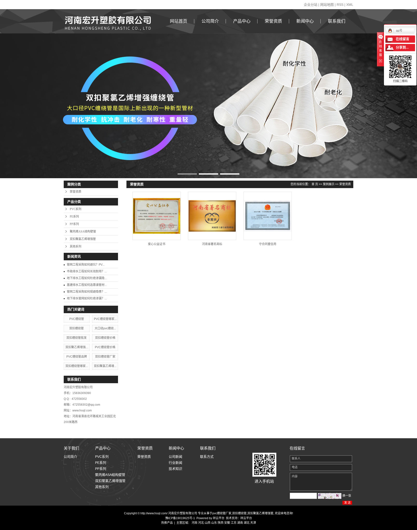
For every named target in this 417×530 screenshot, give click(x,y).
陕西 (220, 522)
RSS (340, 5)
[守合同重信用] (267, 216)
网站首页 (178, 21)
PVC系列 (75, 209)
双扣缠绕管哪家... (76, 366)
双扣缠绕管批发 (76, 337)
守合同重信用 (267, 244)
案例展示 (328, 184)
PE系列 (74, 216)
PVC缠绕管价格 (105, 347)
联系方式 (207, 457)
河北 (201, 522)
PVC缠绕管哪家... (105, 319)
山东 (214, 522)
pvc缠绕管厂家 (221, 513)
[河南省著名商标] (212, 216)
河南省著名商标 (212, 244)
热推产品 (167, 522)
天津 (253, 522)
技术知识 (175, 469)
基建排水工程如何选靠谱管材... (87, 285)
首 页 (315, 184)
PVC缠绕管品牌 (76, 356)
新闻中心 (305, 21)
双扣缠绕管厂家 (105, 356)
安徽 (227, 522)
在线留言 (402, 39)
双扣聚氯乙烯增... (105, 366)
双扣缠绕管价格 (105, 337)
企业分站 (310, 5)
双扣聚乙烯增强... (76, 347)
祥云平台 (218, 518)
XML (349, 5)
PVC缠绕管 (76, 319)
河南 (194, 522)
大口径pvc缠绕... (105, 328)
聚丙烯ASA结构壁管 (83, 231)
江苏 (233, 522)
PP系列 (74, 224)
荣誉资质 (273, 21)
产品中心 (241, 21)
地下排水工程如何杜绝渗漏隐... (87, 278)
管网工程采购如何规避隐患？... (87, 291)
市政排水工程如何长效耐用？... (87, 271)
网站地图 (327, 5)
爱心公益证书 (156, 244)
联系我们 (336, 21)
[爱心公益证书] (156, 216)
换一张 (346, 495)
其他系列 (75, 246)
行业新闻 (175, 463)
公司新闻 (175, 457)
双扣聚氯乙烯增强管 (83, 239)
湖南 (240, 522)
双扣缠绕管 (76, 328)
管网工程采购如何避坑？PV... (85, 264)
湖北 (247, 522)
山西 (207, 522)
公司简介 (210, 21)
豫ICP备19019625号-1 (180, 518)
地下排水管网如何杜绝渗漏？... (87, 298)
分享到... (402, 47)
